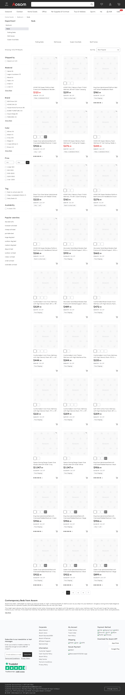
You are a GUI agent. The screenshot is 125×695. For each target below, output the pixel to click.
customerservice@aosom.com (32, 687)
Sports (92, 12)
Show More (8, 90)
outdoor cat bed (10, 253)
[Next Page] (88, 593)
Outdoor (20, 12)
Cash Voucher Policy (45, 654)
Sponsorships (43, 644)
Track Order (72, 633)
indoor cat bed (10, 257)
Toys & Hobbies (80, 12)
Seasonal (8, 12)
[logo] (19, 4)
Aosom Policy (43, 656)
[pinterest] (19, 634)
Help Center (43, 659)
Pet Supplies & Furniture (60, 12)
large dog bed (9, 237)
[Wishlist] (101, 4)
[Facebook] (6, 634)
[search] (91, 4)
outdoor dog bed (10, 241)
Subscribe (27, 654)
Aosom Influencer (44, 638)
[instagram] (10, 634)
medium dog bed (10, 245)
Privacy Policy (25, 658)
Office (44, 12)
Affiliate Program (44, 641)
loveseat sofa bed (11, 225)
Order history (72, 630)
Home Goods (32, 12)
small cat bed (9, 261)
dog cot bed (9, 249)
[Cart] (119, 4)
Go (28, 162)
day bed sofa (9, 222)
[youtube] (15, 634)
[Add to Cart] (57, 103)
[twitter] (23, 634)
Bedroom (20, 17)
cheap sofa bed (10, 229)
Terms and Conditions (12, 658)
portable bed (9, 233)
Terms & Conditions (45, 662)
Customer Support (45, 651)
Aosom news (43, 633)
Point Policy (72, 635)
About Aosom (43, 630)
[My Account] (110, 4)
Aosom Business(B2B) (46, 635)
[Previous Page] (63, 593)
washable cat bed (11, 265)
